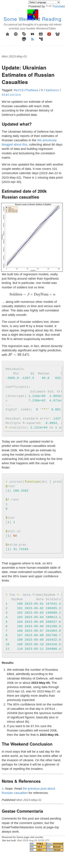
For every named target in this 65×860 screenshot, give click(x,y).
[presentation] (32, 295)
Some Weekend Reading (33, 18)
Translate (58, 6)
